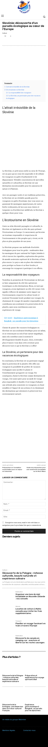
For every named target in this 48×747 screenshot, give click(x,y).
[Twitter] (10, 41)
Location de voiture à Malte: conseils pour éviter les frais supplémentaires (28, 611)
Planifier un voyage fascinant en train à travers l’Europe (30, 624)
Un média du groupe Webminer (14, 719)
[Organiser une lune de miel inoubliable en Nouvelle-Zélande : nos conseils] (8, 596)
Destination (19, 592)
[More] (20, 41)
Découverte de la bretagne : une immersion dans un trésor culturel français (12, 707)
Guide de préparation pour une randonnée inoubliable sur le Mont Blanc (36, 469)
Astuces (17, 606)
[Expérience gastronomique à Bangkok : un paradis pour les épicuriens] (35, 695)
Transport (18, 621)
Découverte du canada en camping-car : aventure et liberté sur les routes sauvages (30, 640)
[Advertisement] (24, 141)
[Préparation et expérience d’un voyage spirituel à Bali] (35, 666)
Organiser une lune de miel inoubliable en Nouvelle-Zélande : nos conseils (30, 596)
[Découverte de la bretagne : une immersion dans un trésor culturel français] (12, 695)
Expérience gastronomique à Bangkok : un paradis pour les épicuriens (33, 707)
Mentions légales (8, 730)
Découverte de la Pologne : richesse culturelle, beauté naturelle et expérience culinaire (22, 576)
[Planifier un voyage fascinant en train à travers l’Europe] (8, 626)
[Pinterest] (15, 41)
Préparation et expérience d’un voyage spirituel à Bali (34, 677)
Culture (4, 33)
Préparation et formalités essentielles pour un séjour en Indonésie (12, 469)
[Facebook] (4, 41)
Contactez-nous (29, 730)
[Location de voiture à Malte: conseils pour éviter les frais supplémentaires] (8, 611)
